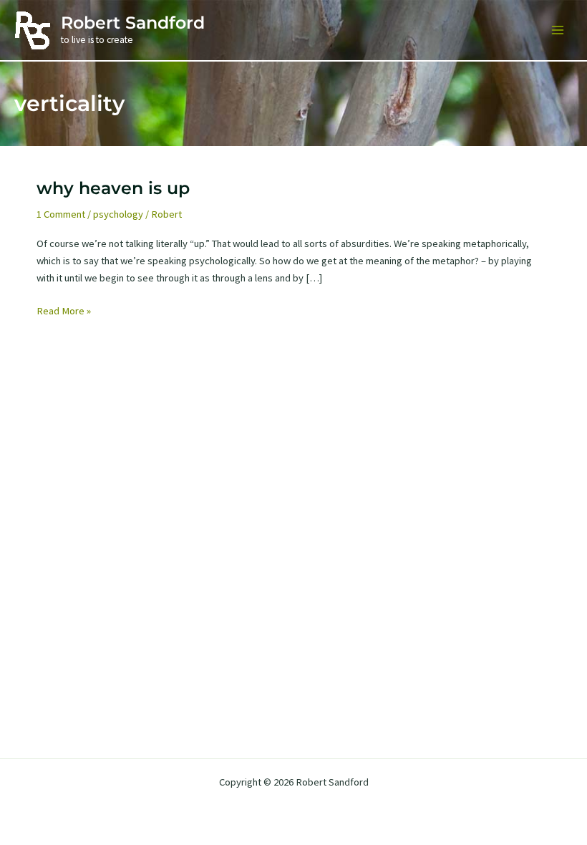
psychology (118, 214)
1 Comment (61, 214)
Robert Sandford (133, 22)
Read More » (64, 311)
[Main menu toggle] (558, 30)
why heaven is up (113, 188)
